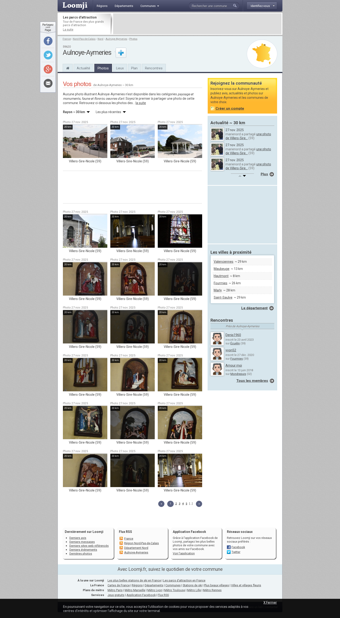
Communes (173, 585)
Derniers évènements (83, 549)
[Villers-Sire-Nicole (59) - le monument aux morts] (85, 231)
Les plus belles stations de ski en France (134, 580)
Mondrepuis (238, 374)
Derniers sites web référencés (89, 545)
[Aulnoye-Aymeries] (67, 67)
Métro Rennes (212, 590)
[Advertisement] (197, 23)
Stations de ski (192, 585)
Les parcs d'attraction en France (184, 580)
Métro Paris (115, 590)
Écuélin (235, 343)
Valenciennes (223, 261)
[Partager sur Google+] (48, 69)
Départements (154, 585)
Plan (134, 68)
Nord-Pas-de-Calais (84, 38)
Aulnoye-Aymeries (116, 38)
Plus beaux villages (216, 585)
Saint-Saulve (223, 297)
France (67, 38)
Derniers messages (82, 542)
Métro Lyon (154, 590)
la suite (141, 103)
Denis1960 (233, 335)
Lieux (120, 68)
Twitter (236, 552)
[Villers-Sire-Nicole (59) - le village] (85, 141)
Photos (133, 38)
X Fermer (270, 602)
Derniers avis (77, 538)
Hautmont (221, 276)
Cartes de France (119, 585)
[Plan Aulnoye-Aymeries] (262, 54)
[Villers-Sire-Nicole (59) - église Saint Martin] (132, 231)
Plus (264, 174)
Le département (254, 308)
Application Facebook (141, 595)
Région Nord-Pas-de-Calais (141, 543)
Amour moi (234, 365)
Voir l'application (184, 553)
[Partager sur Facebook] (48, 41)
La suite (68, 29)
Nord (100, 38)
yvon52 (231, 350)
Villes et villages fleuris (246, 585)
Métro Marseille (135, 590)
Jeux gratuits (116, 595)
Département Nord (136, 548)
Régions (137, 585)
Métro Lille (194, 590)
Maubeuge (221, 269)
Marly (218, 290)
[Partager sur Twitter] (48, 55)
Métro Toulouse (174, 590)
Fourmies (220, 283)
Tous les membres (252, 381)
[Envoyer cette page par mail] (48, 83)
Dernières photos (80, 553)
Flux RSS (125, 532)
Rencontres (154, 68)
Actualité (83, 68)
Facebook (238, 547)
